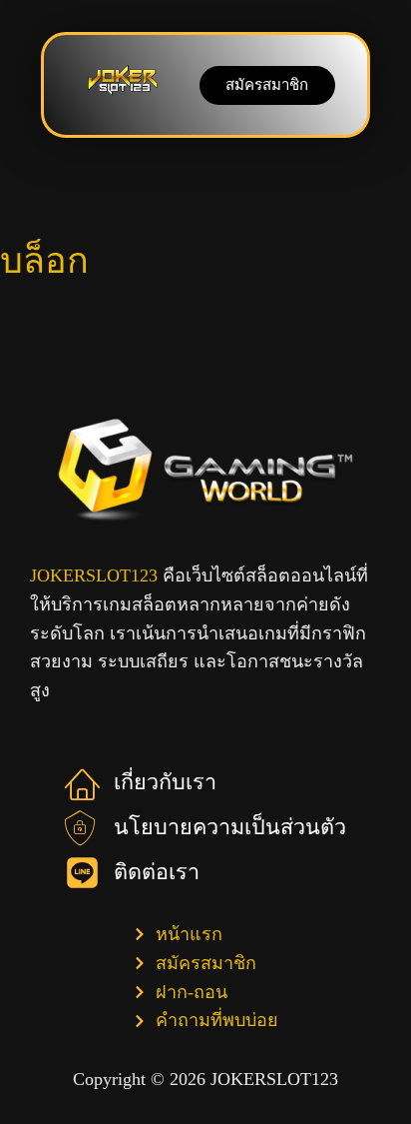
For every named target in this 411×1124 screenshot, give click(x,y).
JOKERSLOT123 (94, 575)
